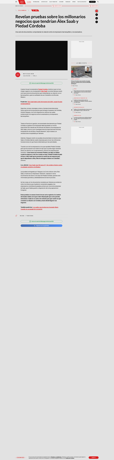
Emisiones (19, 5)
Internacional (36, 1)
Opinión (73, 1)
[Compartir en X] (96, 18)
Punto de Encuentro (81, 1)
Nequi (75, 88)
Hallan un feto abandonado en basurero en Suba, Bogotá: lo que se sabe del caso (83, 110)
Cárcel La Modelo (75, 79)
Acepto (94, 457)
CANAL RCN (92, 1)
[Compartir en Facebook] (96, 14)
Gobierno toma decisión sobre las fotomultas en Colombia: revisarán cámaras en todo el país (83, 101)
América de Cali (77, 115)
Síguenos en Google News (42, 225)
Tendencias (67, 1)
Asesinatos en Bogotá (79, 107)
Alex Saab (22, 215)
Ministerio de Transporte (80, 98)
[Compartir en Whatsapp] (96, 22)
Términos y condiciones (56, 457)
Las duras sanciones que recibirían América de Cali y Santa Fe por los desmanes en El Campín (83, 118)
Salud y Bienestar (53, 1)
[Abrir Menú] (16, 2)
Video (36, 10)
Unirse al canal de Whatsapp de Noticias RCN (42, 83)
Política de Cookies (69, 458)
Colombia (29, 1)
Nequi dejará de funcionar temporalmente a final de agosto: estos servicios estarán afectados (82, 91)
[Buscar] (98, 2)
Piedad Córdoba (29, 215)
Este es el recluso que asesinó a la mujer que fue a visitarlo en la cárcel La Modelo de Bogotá (81, 82)
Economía (61, 1)
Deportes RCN (44, 1)
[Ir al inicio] (22, 2)
